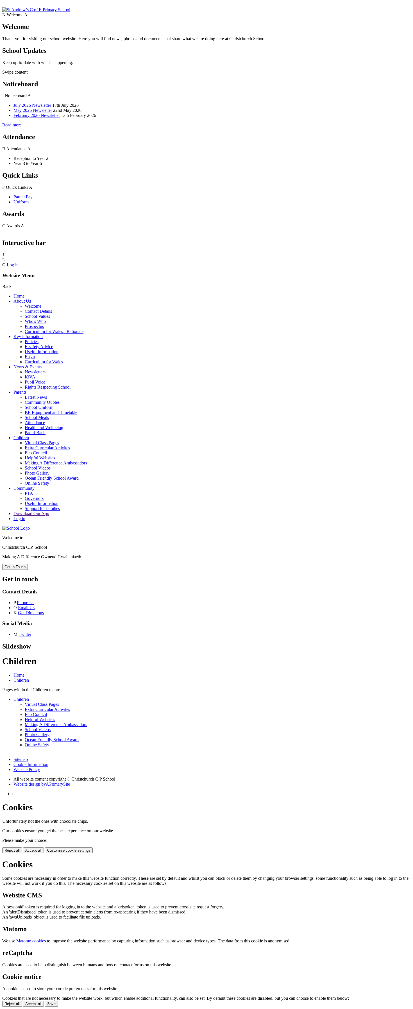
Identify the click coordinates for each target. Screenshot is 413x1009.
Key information (28, 336)
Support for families (42, 508)
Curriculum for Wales (44, 361)
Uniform (21, 201)
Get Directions (31, 612)
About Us (22, 301)
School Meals (37, 417)
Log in (13, 264)
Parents (19, 392)
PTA (29, 493)
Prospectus (34, 326)
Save (51, 1004)
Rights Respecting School (48, 387)
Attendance (35, 422)
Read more (12, 125)
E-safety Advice (39, 346)
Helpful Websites (40, 457)
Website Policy (26, 769)
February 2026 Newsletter (36, 115)
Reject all (12, 850)
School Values (37, 316)
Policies (31, 341)
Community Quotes (42, 402)
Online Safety (37, 483)
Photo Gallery (37, 473)
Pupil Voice (35, 382)
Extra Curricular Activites (47, 447)
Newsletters (35, 371)
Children (21, 437)
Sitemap (20, 759)
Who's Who (35, 321)
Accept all (33, 850)
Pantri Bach (35, 432)
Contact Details (38, 311)
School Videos (38, 468)
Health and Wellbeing (44, 427)
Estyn (30, 356)
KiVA (30, 377)
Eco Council (36, 452)
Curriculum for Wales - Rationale (54, 331)
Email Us (26, 607)
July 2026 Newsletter (32, 105)
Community (24, 488)
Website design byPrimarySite (41, 784)
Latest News (36, 397)
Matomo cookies (31, 940)
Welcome (33, 306)
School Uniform (39, 407)
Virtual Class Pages (42, 442)
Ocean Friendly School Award (52, 478)
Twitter (25, 634)
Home (18, 296)
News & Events (27, 366)
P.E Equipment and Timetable (51, 412)
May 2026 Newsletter (32, 110)
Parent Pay (23, 196)
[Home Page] (36, 9)
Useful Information (41, 351)
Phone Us (25, 602)
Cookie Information (30, 764)
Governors (34, 498)
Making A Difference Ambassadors (56, 463)
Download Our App (31, 513)
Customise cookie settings (68, 850)
